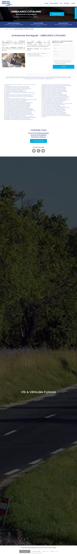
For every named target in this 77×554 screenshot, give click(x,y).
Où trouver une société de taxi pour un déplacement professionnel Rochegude (21, 99)
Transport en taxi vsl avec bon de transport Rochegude (54, 108)
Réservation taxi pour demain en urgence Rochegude (53, 86)
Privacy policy (55, 551)
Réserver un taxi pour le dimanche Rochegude (52, 92)
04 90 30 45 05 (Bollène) (38, 135)
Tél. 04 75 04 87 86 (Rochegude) (38, 133)
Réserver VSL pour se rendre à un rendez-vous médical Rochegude (56, 96)
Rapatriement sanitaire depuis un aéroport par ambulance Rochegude (19, 114)
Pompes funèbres (54, 3)
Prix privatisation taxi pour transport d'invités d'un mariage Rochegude (19, 108)
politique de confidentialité (60, 63)
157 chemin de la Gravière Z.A (13, 24)
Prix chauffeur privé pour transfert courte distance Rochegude (17, 104)
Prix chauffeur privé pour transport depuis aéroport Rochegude (17, 105)
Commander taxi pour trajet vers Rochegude (14, 90)
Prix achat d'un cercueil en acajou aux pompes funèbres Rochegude (19, 102)
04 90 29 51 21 (63, 26)
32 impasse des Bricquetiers (38, 24)
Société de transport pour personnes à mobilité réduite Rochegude (56, 99)
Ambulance (66, 3)
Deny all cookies (36, 551)
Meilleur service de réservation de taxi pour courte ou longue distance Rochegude (18, 97)
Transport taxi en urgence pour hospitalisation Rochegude (54, 110)
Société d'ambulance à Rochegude (35, 55)
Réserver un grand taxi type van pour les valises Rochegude (55, 90)
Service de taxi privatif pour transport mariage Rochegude (54, 98)
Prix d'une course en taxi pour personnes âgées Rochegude (17, 106)
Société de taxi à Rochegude (33, 54)
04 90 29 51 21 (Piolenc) (38, 137)
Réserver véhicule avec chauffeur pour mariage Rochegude (55, 95)
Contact (73, 3)
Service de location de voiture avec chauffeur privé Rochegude (55, 97)
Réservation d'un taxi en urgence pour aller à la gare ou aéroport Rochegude (20, 117)
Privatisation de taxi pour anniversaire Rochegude (15, 101)
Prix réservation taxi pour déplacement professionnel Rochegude (18, 111)
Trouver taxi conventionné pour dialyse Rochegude (53, 111)
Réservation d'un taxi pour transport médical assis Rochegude (17, 118)
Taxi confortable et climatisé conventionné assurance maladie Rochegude (57, 103)
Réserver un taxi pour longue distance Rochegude (53, 93)
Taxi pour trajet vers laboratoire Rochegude (51, 105)
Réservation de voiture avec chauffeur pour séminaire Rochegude (56, 84)
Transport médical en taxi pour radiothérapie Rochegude (54, 109)
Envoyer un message (38, 141)
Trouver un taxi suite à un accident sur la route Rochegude (54, 113)
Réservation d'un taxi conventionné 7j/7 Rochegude (15, 115)
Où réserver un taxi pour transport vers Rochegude (15, 98)
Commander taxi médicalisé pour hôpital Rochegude (16, 89)
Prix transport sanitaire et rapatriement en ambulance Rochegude (18, 112)
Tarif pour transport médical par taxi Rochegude (52, 102)
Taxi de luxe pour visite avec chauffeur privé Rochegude (54, 104)
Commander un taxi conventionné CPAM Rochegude (15, 91)
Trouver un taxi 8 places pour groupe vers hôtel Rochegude (54, 112)
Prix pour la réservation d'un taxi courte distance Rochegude (17, 107)
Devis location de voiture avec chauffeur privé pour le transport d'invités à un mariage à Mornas (47, 78)
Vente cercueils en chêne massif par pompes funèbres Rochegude (56, 114)
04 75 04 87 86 (13, 26)
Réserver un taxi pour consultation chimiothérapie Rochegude (55, 91)
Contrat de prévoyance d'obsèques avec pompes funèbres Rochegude (19, 94)
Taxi (61, 3)
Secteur (10, 29)
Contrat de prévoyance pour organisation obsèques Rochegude (18, 95)
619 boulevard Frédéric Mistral (63, 24)
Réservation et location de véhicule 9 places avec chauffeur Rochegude (57, 85)
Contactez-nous (56, 14)
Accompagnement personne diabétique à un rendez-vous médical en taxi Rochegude (19, 85)
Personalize (46, 551)
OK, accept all (25, 551)
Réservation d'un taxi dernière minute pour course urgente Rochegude (19, 116)
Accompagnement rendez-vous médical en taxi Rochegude (17, 86)
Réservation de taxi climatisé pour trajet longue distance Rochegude (19, 119)
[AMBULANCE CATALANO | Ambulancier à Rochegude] (7, 3)
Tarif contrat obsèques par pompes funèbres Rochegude (54, 100)
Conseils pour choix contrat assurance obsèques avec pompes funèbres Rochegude (19, 93)
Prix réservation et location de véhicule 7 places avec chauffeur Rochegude (20, 110)
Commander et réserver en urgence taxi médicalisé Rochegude (18, 88)
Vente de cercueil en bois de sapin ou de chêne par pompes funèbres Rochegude (56, 116)
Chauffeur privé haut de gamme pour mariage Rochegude (17, 87)
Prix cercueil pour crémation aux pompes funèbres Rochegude (17, 103)
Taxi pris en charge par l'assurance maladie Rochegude (54, 106)
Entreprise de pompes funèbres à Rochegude (37, 53)
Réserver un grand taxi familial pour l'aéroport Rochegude (54, 89)
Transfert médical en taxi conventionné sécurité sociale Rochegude (56, 107)
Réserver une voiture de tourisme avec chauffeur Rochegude (55, 94)
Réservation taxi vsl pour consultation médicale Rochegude (54, 87)
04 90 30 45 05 (38, 26)
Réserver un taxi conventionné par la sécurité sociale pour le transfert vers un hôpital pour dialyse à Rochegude (38, 77)
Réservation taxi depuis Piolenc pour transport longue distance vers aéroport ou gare (23, 76)
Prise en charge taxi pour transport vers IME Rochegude (16, 100)
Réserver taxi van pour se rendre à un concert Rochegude (54, 88)
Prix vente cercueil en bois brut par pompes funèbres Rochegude (18, 113)
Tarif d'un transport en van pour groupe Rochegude (53, 101)
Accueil (46, 3)
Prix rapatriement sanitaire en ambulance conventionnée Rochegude (19, 109)
